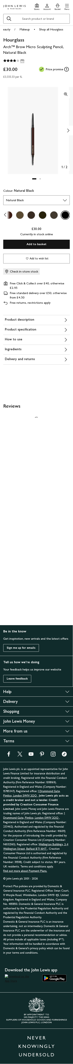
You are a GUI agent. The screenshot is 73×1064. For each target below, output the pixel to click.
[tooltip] (66, 69)
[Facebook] (8, 755)
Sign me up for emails (21, 648)
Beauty (5, 29)
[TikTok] (64, 755)
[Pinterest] (42, 755)
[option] (19, 215)
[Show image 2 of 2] (68, 130)
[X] (19, 755)
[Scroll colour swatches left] (6, 215)
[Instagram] (53, 755)
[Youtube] (31, 755)
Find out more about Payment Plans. (25, 871)
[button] (66, 6)
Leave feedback (17, 678)
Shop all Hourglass (51, 29)
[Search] (9, 19)
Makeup (24, 29)
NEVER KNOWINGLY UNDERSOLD (36, 1046)
